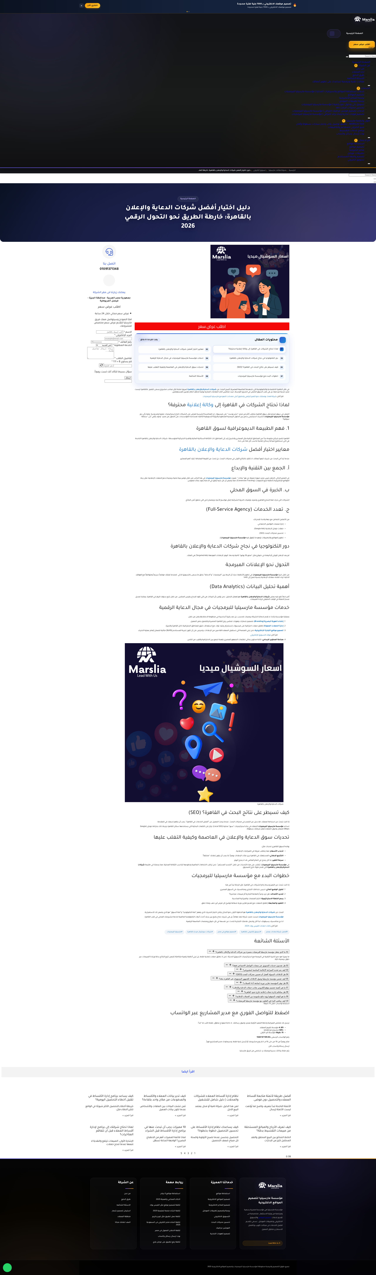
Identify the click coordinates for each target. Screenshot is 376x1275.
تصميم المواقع (360, 83)
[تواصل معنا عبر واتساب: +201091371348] (7, 1267)
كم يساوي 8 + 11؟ (122, 361)
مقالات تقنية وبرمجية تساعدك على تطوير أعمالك (346, 67)
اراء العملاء (362, 57)
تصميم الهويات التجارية (220, 1234)
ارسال (128, 378)
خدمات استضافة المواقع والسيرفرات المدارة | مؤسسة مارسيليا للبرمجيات (335, 80)
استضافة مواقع (360, 140)
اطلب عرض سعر (362, 44)
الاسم (128, 332)
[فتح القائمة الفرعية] (369, 163)
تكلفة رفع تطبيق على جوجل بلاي (166, 1242)
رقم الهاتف (125, 342)
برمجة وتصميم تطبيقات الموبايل (216, 1211)
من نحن (364, 54)
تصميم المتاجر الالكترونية (219, 1205)
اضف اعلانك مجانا (123, 1222)
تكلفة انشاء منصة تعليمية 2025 (166, 1211)
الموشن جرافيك (223, 1228)
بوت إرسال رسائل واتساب (356, 126)
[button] (334, 33)
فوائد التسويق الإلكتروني (260, 635)
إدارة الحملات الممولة (273, 626)
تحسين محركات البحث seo (356, 96)
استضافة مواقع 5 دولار (170, 1194)
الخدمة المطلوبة (122, 345)
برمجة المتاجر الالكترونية (357, 87)
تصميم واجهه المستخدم (356, 153)
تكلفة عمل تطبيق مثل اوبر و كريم (166, 1217)
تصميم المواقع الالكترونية (219, 1199)
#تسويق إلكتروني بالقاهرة (251, 932)
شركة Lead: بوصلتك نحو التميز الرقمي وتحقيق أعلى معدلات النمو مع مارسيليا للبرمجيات (240, 397)
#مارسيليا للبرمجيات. (174, 932)
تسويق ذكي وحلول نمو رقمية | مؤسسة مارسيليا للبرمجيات (342, 93)
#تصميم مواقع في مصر (227, 932)
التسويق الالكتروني (222, 1217)
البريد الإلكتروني (123, 335)
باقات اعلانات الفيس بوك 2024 (258, 926)
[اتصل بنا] (109, 252)
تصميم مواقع (361, 143)
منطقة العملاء (124, 1217)
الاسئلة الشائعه (360, 63)
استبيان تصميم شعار (121, 1211)
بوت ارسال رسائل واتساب (169, 1236)
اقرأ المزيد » (285, 1116)
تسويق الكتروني (360, 156)
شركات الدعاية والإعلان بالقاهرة (213, 450)
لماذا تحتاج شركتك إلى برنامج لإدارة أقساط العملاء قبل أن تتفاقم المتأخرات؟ (111, 1131)
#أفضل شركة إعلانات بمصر (276, 932)
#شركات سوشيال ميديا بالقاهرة (200, 932)
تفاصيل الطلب (123, 358)
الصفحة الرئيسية (354, 33)
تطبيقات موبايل (360, 149)
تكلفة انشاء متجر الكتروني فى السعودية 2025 (163, 1223)
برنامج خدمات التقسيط (357, 123)
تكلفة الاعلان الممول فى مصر (167, 1231)
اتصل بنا (109, 264)
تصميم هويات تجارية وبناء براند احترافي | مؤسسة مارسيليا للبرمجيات (338, 103)
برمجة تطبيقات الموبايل (357, 90)
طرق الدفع (362, 60)
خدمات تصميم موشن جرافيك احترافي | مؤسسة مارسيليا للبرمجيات (338, 100)
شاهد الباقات (93, 6)
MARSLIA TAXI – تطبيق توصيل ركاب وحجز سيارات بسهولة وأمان (340, 116)
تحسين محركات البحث (220, 1222)
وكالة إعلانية (200, 405)
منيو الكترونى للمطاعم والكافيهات (352, 120)
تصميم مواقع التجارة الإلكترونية (269, 631)
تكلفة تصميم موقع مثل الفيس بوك (165, 1205)
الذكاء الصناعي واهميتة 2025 (168, 1199)
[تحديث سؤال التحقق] (101, 365)
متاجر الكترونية (361, 146)
